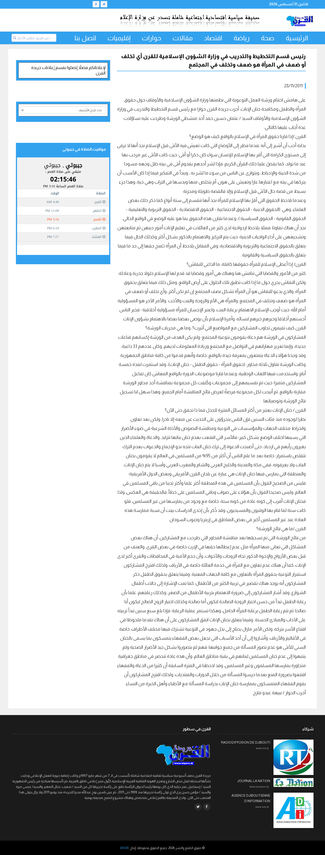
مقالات (182, 38)
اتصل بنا (85, 38)
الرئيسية (297, 38)
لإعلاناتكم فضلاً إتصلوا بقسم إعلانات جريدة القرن (68, 70)
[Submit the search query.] (14, 38)
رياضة (241, 38)
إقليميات (118, 38)
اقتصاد (213, 38)
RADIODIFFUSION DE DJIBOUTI (245, 742)
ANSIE (124, 848)
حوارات (151, 38)
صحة (267, 38)
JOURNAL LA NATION (253, 781)
